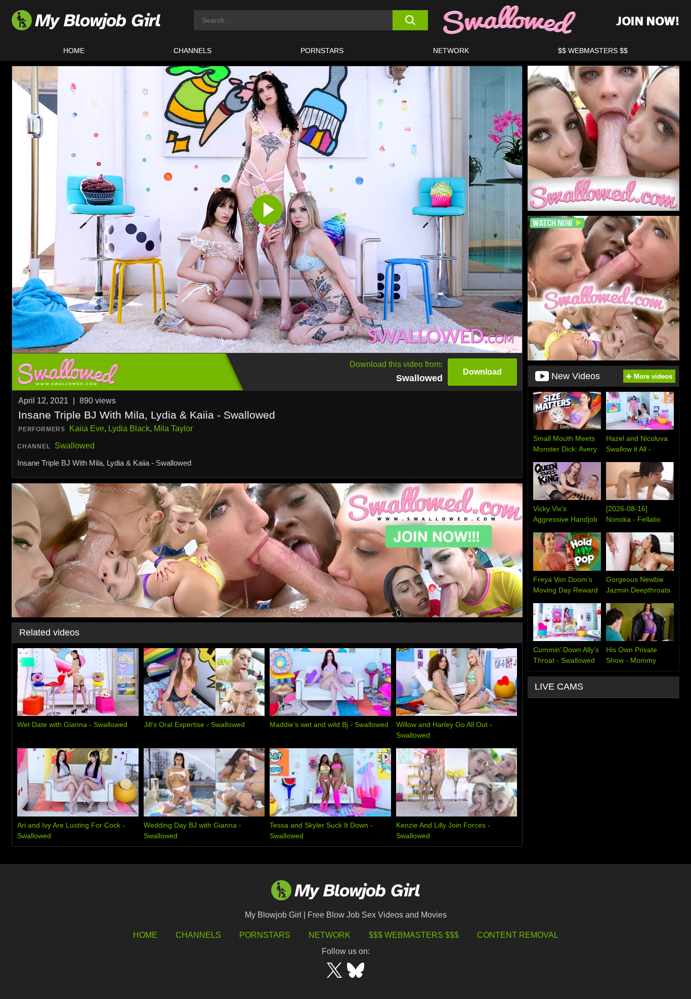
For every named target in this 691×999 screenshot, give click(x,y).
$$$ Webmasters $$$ (414, 935)
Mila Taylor (173, 428)
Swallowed (75, 445)
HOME (73, 51)
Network (451, 51)
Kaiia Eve (86, 428)
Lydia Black (129, 428)
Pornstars (264, 935)
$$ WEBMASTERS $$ (593, 51)
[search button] (410, 20)
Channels (198, 935)
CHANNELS (192, 51)
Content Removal (517, 935)
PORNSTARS (321, 51)
